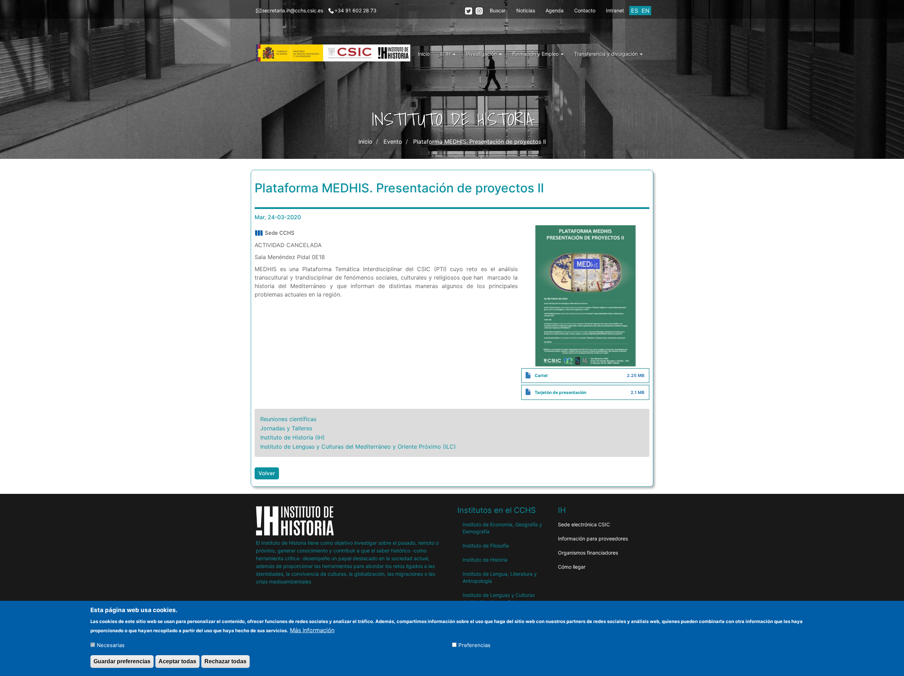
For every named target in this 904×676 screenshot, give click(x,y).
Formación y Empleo (536, 54)
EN (645, 10)
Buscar (498, 10)
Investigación (482, 54)
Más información (312, 629)
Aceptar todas (177, 661)
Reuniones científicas (288, 419)
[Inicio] (336, 53)
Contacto (584, 10)
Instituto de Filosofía (486, 546)
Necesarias (111, 644)
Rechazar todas (225, 661)
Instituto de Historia (485, 560)
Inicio (424, 54)
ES (634, 10)
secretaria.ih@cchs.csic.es (292, 10)
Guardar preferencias (122, 661)
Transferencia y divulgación (606, 54)
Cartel (541, 375)
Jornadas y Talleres (286, 428)
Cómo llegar (571, 567)
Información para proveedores (593, 539)
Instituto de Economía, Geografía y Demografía (502, 527)
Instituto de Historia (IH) (292, 437)
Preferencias (474, 644)
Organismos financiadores (588, 553)
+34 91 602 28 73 (355, 10)
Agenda (555, 10)
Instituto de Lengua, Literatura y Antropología (500, 577)
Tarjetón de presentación (560, 392)
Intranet (615, 10)
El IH (446, 54)
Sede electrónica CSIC (584, 524)
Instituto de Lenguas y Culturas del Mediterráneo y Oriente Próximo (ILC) (358, 446)
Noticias (525, 10)
